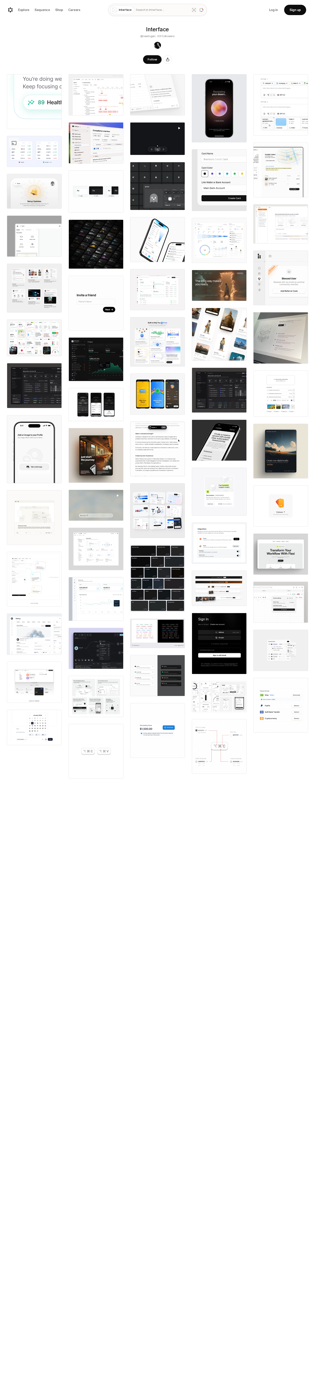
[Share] (167, 59)
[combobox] (162, 10)
